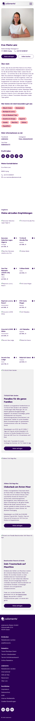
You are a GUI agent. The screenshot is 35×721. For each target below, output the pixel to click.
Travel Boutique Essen (8, 651)
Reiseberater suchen (8, 640)
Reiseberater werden (8, 669)
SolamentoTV (5, 144)
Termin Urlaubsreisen (8, 654)
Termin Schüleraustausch (10, 657)
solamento (4, 139)
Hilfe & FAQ (5, 675)
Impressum (5, 689)
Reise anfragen (17, 448)
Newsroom (5, 678)
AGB (2, 695)
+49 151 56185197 (22, 51)
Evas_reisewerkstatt (26, 139)
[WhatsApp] (21, 156)
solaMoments (6, 643)
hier (30, 443)
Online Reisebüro (7, 660)
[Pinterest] (16, 156)
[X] (7, 156)
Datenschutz (5, 692)
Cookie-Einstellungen (8, 701)
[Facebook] (3, 156)
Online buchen (25, 56)
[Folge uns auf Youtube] (12, 709)
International (5, 672)
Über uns (4, 681)
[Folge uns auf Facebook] (3, 709)
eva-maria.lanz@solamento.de (12, 177)
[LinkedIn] (12, 156)
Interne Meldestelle (8, 698)
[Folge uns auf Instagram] (7, 709)
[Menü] (30, 3)
